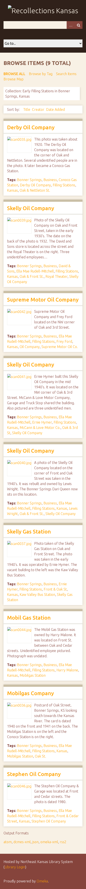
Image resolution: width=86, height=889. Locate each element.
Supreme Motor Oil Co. (59, 347)
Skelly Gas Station (29, 532)
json (35, 842)
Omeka (42, 881)
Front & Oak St (55, 589)
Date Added (55, 109)
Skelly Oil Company (30, 208)
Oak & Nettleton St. (35, 190)
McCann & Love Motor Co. (40, 428)
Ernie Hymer (42, 422)
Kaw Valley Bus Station (37, 594)
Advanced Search (71, 25)
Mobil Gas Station (29, 618)
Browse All (14, 74)
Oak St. (40, 756)
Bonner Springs (29, 180)
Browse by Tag (40, 74)
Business (50, 180)
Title (26, 109)
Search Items (66, 74)
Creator (38, 109)
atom (8, 842)
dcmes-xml (22, 842)
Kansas (12, 190)
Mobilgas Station (33, 675)
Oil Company (30, 347)
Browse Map (14, 79)
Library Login (15, 867)
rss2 (63, 842)
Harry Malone (67, 670)
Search (78, 25)
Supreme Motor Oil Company (43, 300)
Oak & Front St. (32, 276)
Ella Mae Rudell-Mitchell (35, 271)
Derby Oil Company (30, 127)
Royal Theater (56, 276)
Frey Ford (64, 341)
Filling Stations (64, 185)
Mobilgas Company (30, 693)
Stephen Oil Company (34, 774)
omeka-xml (49, 842)
